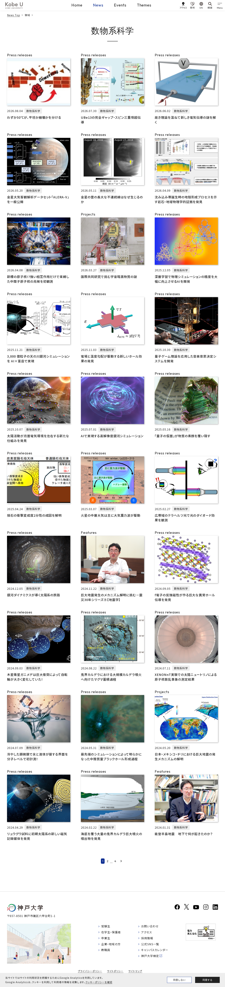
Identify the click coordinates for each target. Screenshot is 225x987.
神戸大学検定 (150, 956)
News (98, 5)
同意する (207, 980)
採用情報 (147, 938)
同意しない (179, 980)
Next (121, 861)
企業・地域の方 (111, 944)
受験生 (105, 926)
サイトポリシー (115, 971)
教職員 (105, 950)
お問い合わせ (150, 926)
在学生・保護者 (111, 932)
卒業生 (105, 938)
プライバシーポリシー (90, 971)
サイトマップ (135, 971)
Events (120, 5)
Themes (144, 5)
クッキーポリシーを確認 (98, 982)
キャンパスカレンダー (154, 950)
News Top (13, 15)
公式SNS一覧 (150, 944)
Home (76, 5)
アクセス (146, 932)
